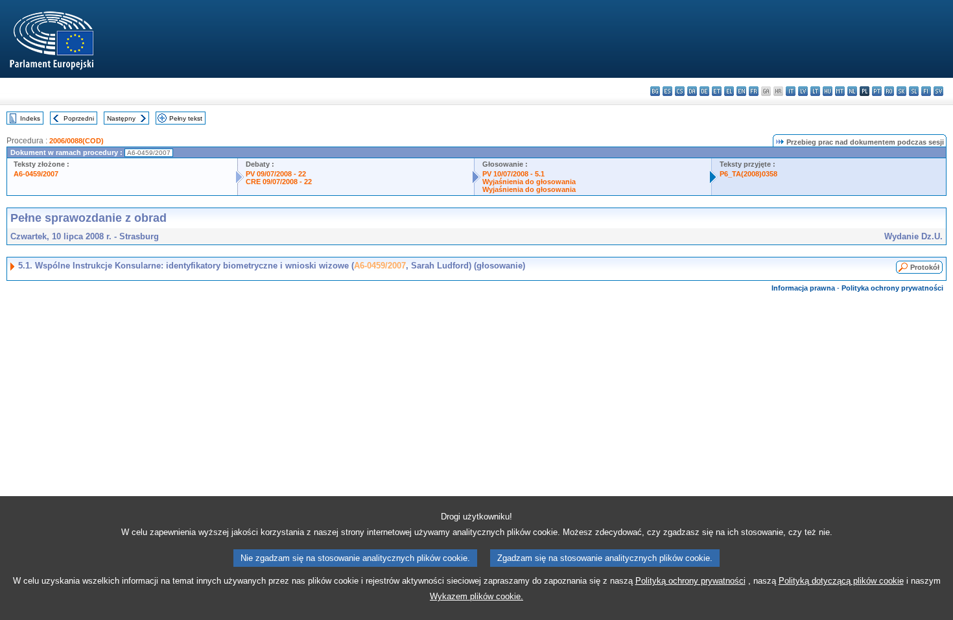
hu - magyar (827, 91)
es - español (667, 91)
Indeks (30, 118)
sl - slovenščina (914, 91)
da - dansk (692, 91)
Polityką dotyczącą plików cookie (841, 581)
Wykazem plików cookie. (476, 596)
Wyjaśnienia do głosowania (529, 181)
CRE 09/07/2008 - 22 (279, 181)
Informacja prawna (803, 288)
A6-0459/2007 (36, 174)
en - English (741, 91)
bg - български (655, 91)
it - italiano (790, 91)
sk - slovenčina (901, 91)
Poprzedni (79, 118)
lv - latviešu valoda (803, 91)
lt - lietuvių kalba (815, 91)
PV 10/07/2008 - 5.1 (513, 174)
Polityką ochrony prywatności (690, 581)
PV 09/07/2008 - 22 (276, 174)
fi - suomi (926, 91)
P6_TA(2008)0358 (748, 174)
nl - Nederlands (852, 91)
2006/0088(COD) (76, 141)
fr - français (754, 91)
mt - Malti (840, 91)
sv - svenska (938, 91)
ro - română (889, 91)
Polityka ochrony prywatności (892, 288)
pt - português (877, 91)
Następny (121, 118)
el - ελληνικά (729, 91)
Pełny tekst (185, 118)
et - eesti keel (717, 91)
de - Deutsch (704, 91)
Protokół (924, 267)
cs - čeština (680, 91)
